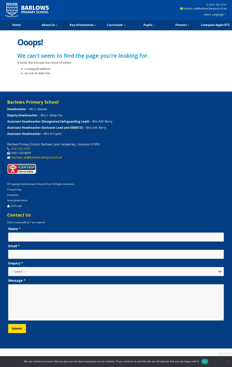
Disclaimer (12, 195)
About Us (49, 25)
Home (16, 25)
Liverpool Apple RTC (215, 25)
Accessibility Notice (17, 200)
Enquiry (15, 263)
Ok (204, 361)
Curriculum (115, 25)
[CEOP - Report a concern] (23, 168)
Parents (181, 25)
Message (16, 280)
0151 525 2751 (218, 4)
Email (14, 246)
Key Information (82, 25)
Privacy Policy (14, 189)
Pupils (148, 25)
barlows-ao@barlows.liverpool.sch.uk (205, 8)
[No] (227, 361)
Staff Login (16, 205)
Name (14, 229)
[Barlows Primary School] (27, 10)
